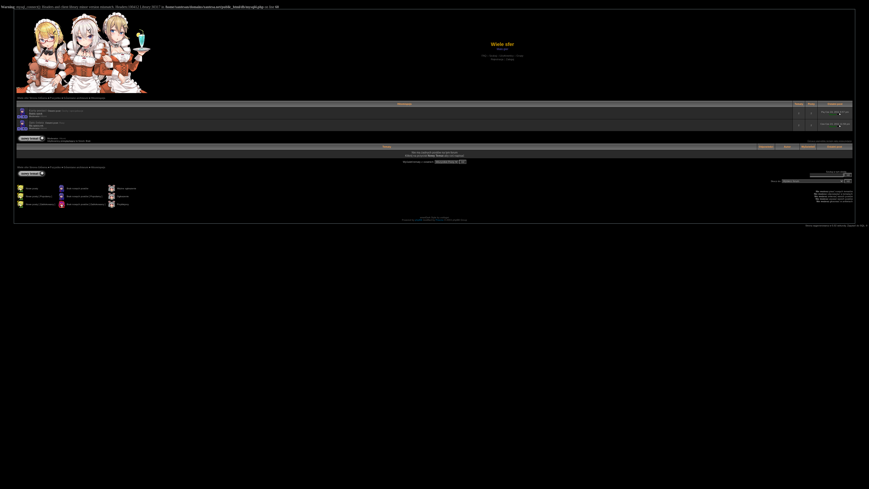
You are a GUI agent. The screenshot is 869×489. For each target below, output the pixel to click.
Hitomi (43, 116)
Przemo (440, 220)
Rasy (61, 123)
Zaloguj (510, 59)
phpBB (418, 220)
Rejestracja (497, 59)
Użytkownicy (506, 55)
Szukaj (493, 55)
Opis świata (36, 122)
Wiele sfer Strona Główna (32, 98)
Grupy (519, 55)
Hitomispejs (98, 98)
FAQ (484, 55)
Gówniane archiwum (76, 98)
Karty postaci (37, 110)
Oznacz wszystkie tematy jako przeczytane (829, 141)
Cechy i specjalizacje (72, 111)
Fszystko (55, 98)
